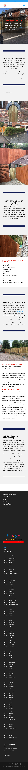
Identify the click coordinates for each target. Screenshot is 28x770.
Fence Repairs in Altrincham (10, 556)
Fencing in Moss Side (9, 673)
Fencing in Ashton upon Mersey (11, 564)
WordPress (14, 768)
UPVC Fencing (7, 755)
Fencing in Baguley (8, 571)
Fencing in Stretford (8, 713)
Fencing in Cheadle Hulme (10, 600)
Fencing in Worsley (8, 742)
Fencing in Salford (8, 706)
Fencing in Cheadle (8, 595)
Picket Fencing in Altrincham (10, 751)
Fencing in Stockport (8, 711)
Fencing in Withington (9, 735)
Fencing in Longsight (8, 664)
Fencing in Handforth (8, 638)
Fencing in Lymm (8, 666)
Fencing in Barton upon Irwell (10, 573)
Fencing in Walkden (8, 724)
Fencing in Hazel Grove (9, 644)
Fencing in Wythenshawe (9, 744)
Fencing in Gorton (8, 631)
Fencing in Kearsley (8, 655)
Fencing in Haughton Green (10, 642)
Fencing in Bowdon (8, 582)
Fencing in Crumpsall (8, 607)
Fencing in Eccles (8, 620)
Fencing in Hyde (7, 651)
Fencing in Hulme (8, 649)
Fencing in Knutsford (8, 660)
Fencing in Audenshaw (9, 569)
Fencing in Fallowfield (9, 624)
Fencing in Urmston (8, 722)
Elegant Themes (13, 766)
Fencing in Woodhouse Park (10, 737)
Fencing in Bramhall (8, 584)
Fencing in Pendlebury (9, 691)
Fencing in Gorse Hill (8, 629)
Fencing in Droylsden (8, 618)
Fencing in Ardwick (8, 562)
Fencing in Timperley (8, 717)
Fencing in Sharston (8, 708)
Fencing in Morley (8, 671)
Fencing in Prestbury (8, 695)
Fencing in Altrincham (9, 560)
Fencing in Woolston (8, 739)
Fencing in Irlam (7, 653)
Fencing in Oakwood (8, 682)
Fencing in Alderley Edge (9, 558)
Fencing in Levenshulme (9, 662)
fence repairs (20, 311)
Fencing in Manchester (9, 669)
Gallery (5, 746)
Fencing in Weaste (8, 726)
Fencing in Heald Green (9, 646)
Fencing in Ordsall (8, 684)
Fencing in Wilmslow (8, 731)
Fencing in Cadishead (9, 593)
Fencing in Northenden (9, 680)
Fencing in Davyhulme (9, 611)
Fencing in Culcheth (8, 609)
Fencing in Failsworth (9, 622)
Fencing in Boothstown (9, 580)
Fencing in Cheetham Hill (9, 602)
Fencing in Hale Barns (9, 635)
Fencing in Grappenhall (9, 633)
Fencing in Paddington (9, 686)
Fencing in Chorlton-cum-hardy (11, 604)
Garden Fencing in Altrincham (10, 748)
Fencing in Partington (9, 688)
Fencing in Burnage (8, 591)
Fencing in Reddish (8, 700)
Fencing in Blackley (8, 578)
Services (6, 753)
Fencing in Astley (8, 567)
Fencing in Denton (8, 613)
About (5, 549)
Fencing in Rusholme (8, 702)
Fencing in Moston (8, 675)
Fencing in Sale (7, 704)
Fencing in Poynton (8, 693)
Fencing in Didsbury (8, 615)
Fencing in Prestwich (8, 697)
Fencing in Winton (8, 733)
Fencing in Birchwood (9, 576)
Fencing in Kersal (8, 657)
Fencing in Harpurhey (9, 640)
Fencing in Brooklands (9, 589)
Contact (5, 553)
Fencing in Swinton (8, 715)
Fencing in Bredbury (8, 587)
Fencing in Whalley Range (10, 728)
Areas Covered (7, 551)
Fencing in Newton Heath (10, 677)
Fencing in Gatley (8, 626)
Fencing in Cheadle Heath (10, 598)
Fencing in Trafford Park (9, 719)
